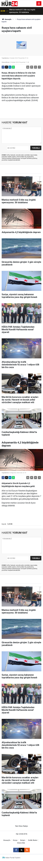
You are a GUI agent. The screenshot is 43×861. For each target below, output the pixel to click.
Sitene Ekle (21, 843)
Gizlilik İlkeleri (32, 840)
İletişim (22, 840)
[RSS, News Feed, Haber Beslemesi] (27, 850)
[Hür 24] (10, 3)
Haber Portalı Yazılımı (12, 858)
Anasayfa (7, 19)
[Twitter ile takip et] (21, 850)
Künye (15, 840)
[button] (31, 67)
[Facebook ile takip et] (16, 850)
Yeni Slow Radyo (21, 826)
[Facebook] (3, 67)
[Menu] (39, 3)
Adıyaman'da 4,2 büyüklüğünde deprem (24, 11)
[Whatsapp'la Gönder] (13, 67)
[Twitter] (6, 67)
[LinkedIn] (9, 67)
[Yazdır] (27, 67)
